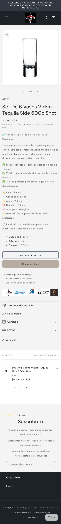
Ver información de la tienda (20, 282)
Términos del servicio (43, 512)
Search (9, 486)
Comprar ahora (30, 264)
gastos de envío (27, 125)
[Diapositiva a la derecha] (37, 91)
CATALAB (14, 507)
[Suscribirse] (51, 464)
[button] (6, 17)
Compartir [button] (10, 339)
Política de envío (32, 517)
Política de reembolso (49, 507)
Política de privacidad (21, 512)
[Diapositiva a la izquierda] (23, 91)
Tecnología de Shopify (27, 507)
